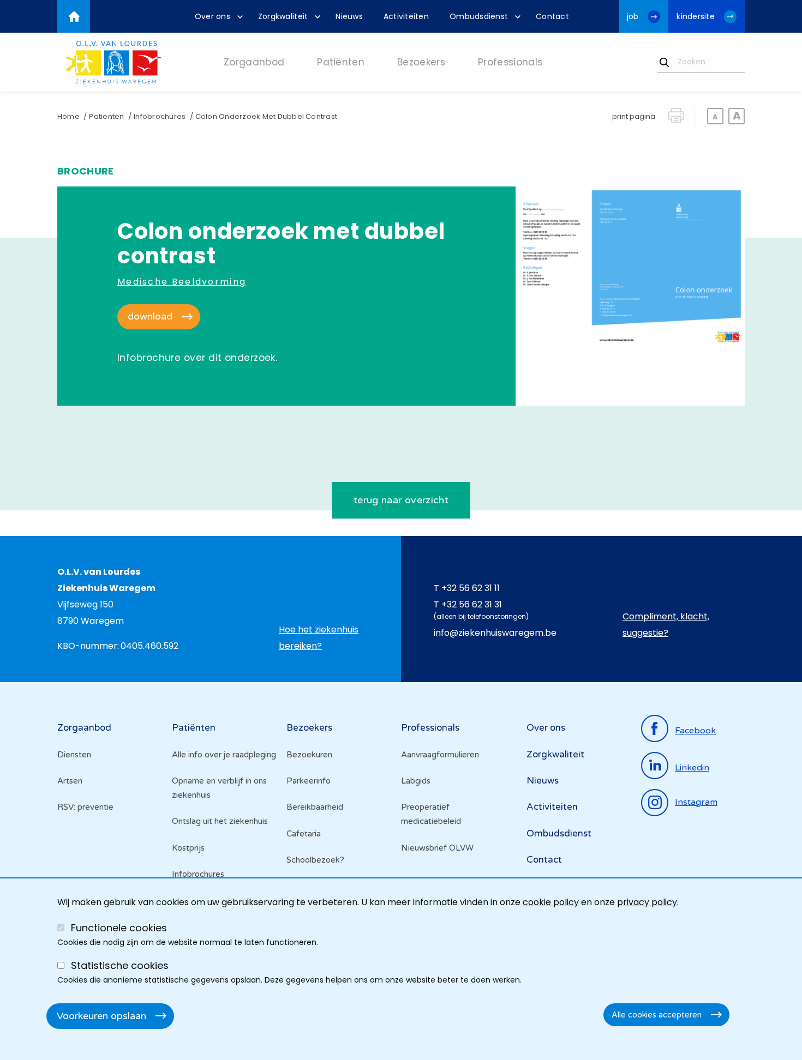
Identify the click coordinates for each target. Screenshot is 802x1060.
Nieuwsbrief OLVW (437, 848)
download (150, 316)
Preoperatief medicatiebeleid (431, 814)
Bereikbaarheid (314, 807)
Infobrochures (159, 116)
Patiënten (194, 727)
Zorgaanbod (84, 727)
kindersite (696, 16)
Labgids (415, 781)
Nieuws (542, 780)
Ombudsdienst (558, 833)
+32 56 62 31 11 (470, 588)
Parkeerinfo (308, 781)
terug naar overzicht (401, 500)
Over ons (545, 727)
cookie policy (551, 902)
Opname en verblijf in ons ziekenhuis (219, 788)
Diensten (74, 755)
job (633, 16)
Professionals (430, 727)
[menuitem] (216, 16)
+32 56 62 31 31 (471, 604)
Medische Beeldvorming (181, 281)
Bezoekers (309, 727)
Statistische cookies (120, 965)
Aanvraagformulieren (440, 755)
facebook (695, 730)
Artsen (69, 781)
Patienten (106, 116)
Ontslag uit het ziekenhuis (220, 821)
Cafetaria (303, 834)
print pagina (633, 116)
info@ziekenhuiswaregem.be (495, 633)
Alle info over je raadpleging (224, 755)
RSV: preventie (85, 807)
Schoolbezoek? (315, 860)
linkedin (692, 767)
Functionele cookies (119, 928)
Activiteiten (552, 806)
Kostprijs (188, 848)
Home (68, 116)
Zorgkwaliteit (555, 754)
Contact (544, 859)
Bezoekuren (309, 755)
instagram (696, 802)
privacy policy (647, 902)
